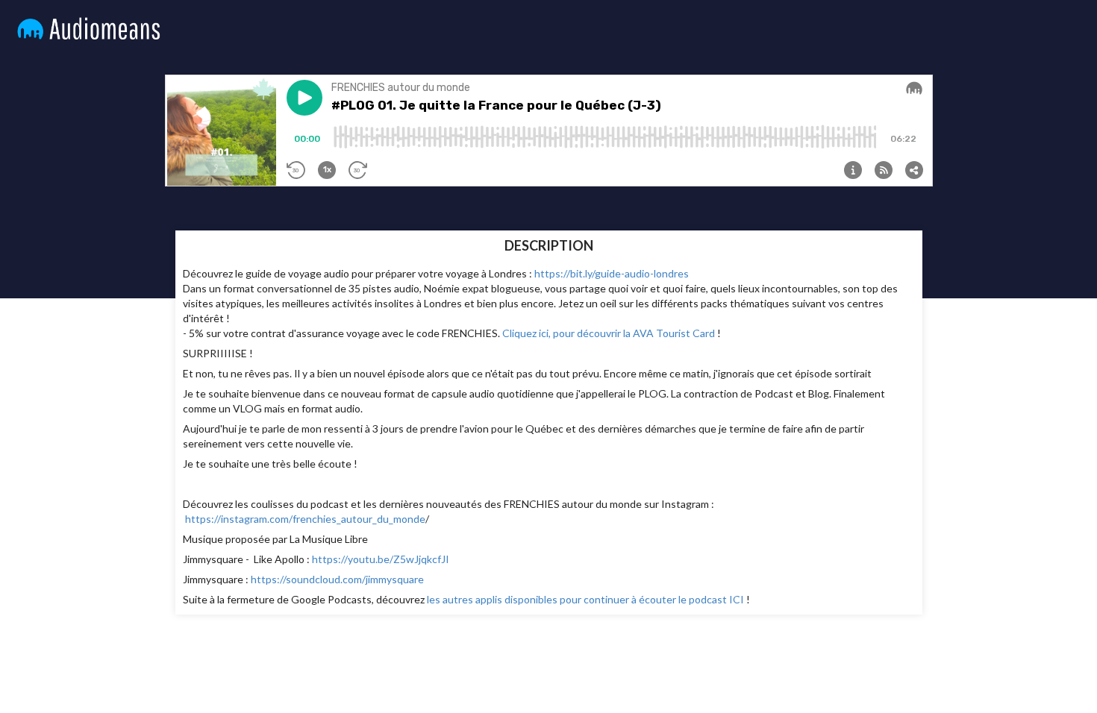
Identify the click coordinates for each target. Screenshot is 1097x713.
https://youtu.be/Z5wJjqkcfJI (380, 559)
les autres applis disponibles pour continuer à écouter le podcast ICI (585, 599)
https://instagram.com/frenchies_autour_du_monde (305, 518)
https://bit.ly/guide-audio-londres (611, 273)
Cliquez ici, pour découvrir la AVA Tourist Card (608, 333)
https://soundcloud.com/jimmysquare (337, 579)
